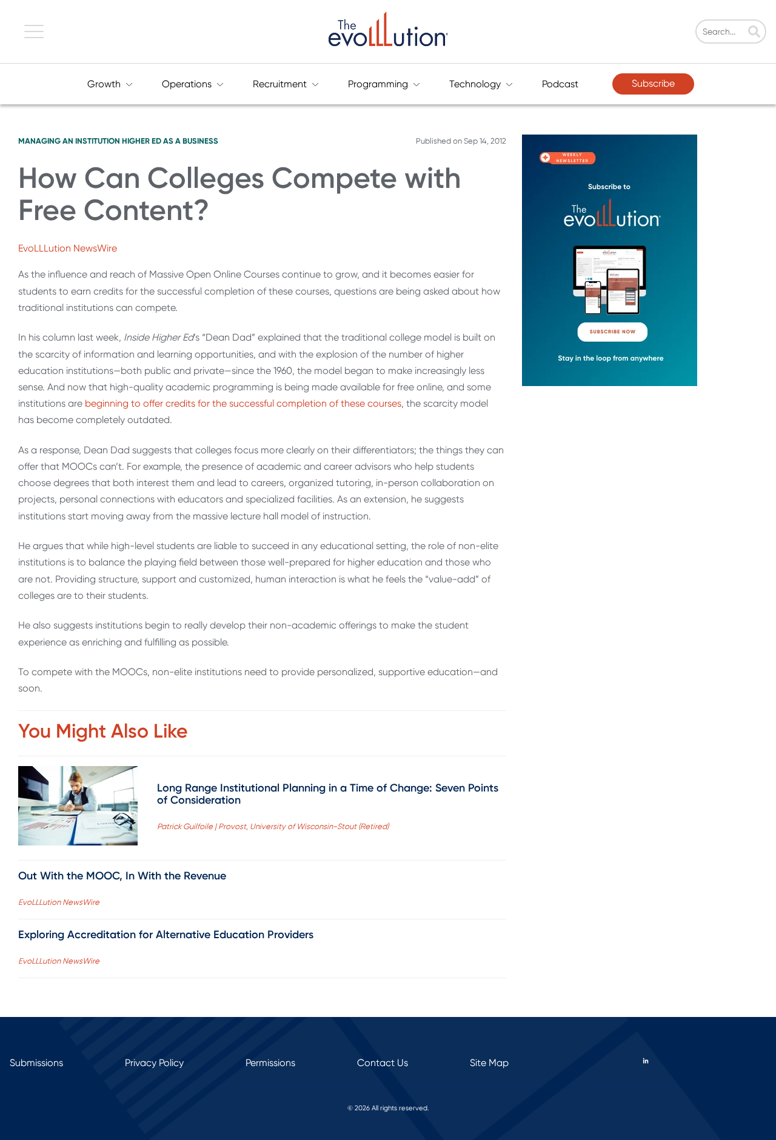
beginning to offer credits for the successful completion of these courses (243, 403)
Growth (104, 84)
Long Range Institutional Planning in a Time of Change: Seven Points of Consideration (327, 794)
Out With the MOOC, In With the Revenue (122, 875)
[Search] (754, 32)
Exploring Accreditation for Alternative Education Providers (165, 934)
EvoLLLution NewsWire (67, 248)
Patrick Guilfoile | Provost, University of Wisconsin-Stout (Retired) (273, 826)
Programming (378, 84)
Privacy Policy (154, 1062)
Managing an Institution (69, 140)
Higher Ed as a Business (170, 140)
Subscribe (653, 83)
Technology (475, 84)
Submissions (36, 1062)
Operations (187, 84)
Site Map (489, 1062)
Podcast (560, 84)
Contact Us (382, 1062)
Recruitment (280, 84)
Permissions (270, 1062)
